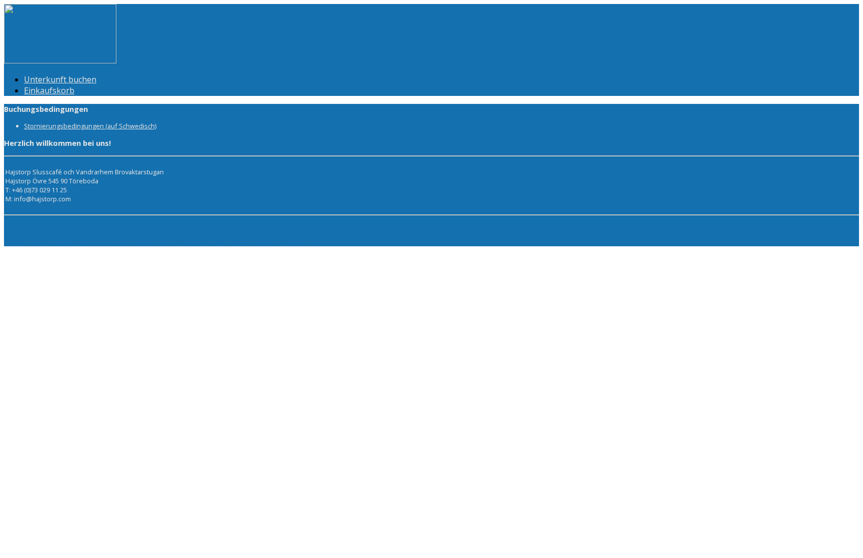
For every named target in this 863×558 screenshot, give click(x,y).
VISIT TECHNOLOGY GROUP (52, 241)
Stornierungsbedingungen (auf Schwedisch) (90, 125)
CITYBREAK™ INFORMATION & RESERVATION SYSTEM (239, 241)
